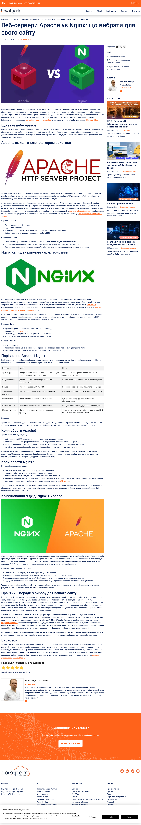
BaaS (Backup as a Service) (47, 805)
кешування (91, 305)
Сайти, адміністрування (127, 158)
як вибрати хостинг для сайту (38, 120)
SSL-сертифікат (92, 120)
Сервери (89, 11)
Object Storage (42, 797)
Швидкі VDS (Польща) (10, 794)
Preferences (92, 817)
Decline (111, 817)
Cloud (99, 11)
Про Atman (111, 791)
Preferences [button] (43, 818)
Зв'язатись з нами (70, 743)
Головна (4, 19)
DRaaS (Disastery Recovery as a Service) (87, 799)
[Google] (127, 771)
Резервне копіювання (45, 799)
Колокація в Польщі (80, 802)
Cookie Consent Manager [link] (10, 809)
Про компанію (113, 789)
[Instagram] (132, 771)
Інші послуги (111, 11)
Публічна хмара (43, 791)
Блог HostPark (15, 19)
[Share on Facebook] (124, 46)
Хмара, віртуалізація (128, 199)
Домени (75, 789)
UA (3, 3)
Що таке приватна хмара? (120, 203)
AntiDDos (75, 794)
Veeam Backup (42, 802)
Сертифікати (112, 805)
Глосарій (110, 802)
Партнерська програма (116, 797)
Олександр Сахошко (36, 680)
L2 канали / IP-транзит (81, 791)
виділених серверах (9, 623)
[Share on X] (120, 46)
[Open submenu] (94, 11)
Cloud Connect (42, 794)
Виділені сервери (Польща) (12, 789)
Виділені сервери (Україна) (12, 791)
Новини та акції (130, 117)
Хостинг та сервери (31, 19)
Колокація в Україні (80, 805)
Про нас (124, 11)
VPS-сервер (64, 481)
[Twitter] (138, 771)
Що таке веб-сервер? (117, 56)
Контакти (136, 11)
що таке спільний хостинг (80, 211)
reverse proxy (23, 331)
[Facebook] (122, 771)
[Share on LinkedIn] (117, 46)
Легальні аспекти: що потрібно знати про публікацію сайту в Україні (122, 165)
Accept (129, 817)
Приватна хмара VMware (47, 789)
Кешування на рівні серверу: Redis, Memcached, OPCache (121, 243)
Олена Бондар (126, 130)
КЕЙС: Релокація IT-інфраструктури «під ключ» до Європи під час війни (122, 124)
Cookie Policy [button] (76, 816)
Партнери (111, 794)
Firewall (75, 797)
